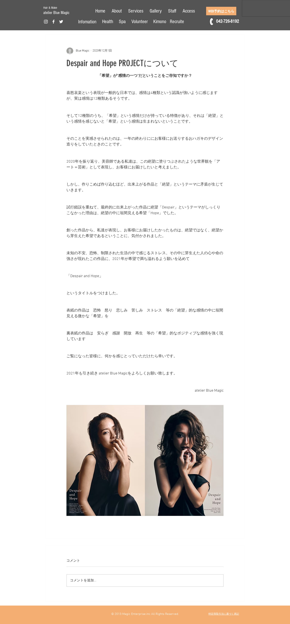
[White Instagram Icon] (45, 21)
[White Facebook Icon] (53, 21)
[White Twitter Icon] (61, 21)
